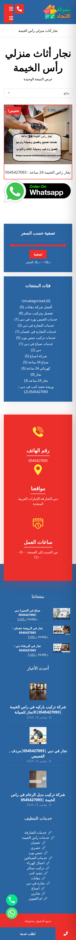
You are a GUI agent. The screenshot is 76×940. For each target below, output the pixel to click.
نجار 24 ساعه (38, 380)
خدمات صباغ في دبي (38, 343)
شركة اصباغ (38, 356)
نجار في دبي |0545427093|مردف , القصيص (38, 753)
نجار (38, 374)
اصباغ (35, 888)
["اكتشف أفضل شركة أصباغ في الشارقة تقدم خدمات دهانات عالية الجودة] (57, 12)
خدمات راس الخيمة (35, 837)
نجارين (35, 893)
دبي (38, 350)
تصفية (38, 254)
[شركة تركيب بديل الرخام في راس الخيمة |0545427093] (38, 779)
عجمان (35, 842)
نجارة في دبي (35, 883)
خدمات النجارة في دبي (38, 325)
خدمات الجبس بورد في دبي (38, 319)
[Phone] (12, 900)
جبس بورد (35, 852)
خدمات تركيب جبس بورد (38, 337)
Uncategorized (33, 301)
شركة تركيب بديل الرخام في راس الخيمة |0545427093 (38, 797)
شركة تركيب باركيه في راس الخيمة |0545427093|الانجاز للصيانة (38, 709)
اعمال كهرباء (36, 863)
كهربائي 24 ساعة (38, 368)
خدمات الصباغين (35, 857)
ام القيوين (35, 898)
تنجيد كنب (35, 873)
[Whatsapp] (12, 913)
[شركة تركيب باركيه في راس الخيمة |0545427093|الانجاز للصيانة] (38, 691)
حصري (35, 847)
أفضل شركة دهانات (38, 307)
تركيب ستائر (35, 868)
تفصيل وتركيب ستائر (38, 313)
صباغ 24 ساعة (38, 362)
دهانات (35, 878)
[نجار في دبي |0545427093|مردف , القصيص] (38, 735)
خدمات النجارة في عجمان (38, 331)
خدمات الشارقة (35, 832)
